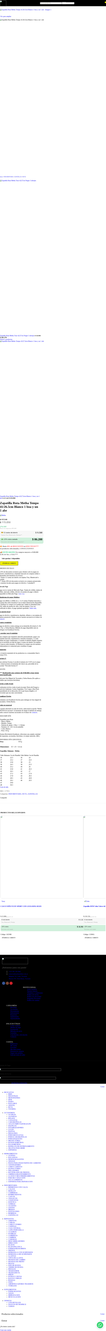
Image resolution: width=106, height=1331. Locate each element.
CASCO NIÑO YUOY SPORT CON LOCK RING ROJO (21, 906)
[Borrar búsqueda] (60, 3)
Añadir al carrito (9, 563)
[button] (42, 938)
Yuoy (3, 901)
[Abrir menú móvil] (9, 3)
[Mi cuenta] (101, 3)
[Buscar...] (64, 3)
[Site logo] (3, 6)
